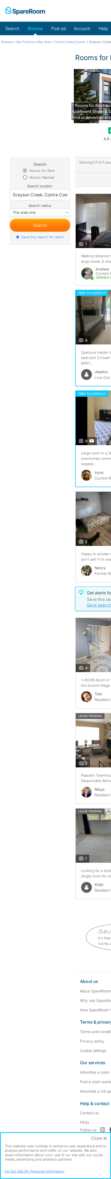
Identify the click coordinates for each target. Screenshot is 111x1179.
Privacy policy (92, 1041)
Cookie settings (93, 1050)
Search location (40, 186)
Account (82, 28)
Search (12, 28)
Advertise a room (94, 1072)
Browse (35, 28)
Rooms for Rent (41, 170)
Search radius (40, 205)
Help (103, 28)
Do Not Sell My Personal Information (34, 1171)
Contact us (89, 1112)
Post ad (58, 28)
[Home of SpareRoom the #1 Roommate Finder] (25, 10)
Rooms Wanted (41, 177)
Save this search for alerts (42, 237)
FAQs (84, 1122)
